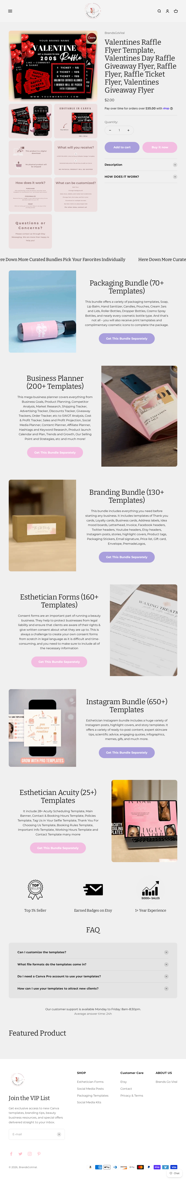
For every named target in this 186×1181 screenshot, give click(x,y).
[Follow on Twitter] (20, 1153)
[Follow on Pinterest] (39, 1153)
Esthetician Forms (90, 1082)
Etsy (123, 1082)
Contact (126, 1088)
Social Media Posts (90, 1088)
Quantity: (111, 122)
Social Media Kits (89, 1102)
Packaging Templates (92, 1095)
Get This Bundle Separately (126, 338)
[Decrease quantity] (110, 130)
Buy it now (160, 147)
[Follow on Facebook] (11, 1153)
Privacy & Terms (131, 1095)
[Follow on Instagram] (29, 1153)
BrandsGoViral (115, 33)
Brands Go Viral (166, 1082)
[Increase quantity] (128, 130)
